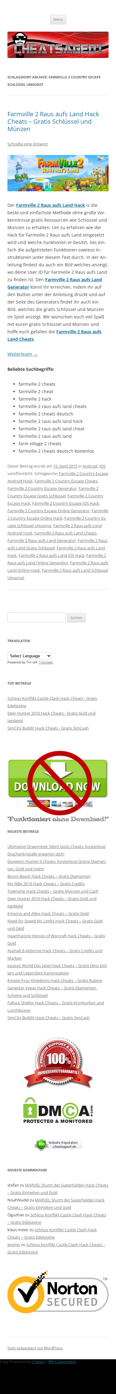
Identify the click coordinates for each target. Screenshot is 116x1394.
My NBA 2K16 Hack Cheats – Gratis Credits (46, 883)
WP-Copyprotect (62, 1361)
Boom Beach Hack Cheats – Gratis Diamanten (49, 876)
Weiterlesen (22, 354)
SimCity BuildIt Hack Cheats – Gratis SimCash (48, 1017)
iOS (102, 466)
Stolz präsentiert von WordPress (35, 1348)
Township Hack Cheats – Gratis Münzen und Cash (52, 891)
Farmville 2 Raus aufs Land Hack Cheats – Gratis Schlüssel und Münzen (53, 121)
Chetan (38, 1361)
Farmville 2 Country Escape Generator (42, 488)
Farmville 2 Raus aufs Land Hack (50, 205)
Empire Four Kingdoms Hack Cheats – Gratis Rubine (54, 980)
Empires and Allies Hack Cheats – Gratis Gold (48, 913)
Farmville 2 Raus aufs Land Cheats (65, 533)
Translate (46, 662)
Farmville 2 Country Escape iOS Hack (65, 503)
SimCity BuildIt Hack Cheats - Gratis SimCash (48, 728)
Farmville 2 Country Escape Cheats (65, 481)
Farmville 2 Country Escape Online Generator (48, 510)
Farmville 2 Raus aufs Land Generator (41, 540)
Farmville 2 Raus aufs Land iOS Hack (51, 555)
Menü (58, 19)
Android (90, 466)
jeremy (13, 1244)
